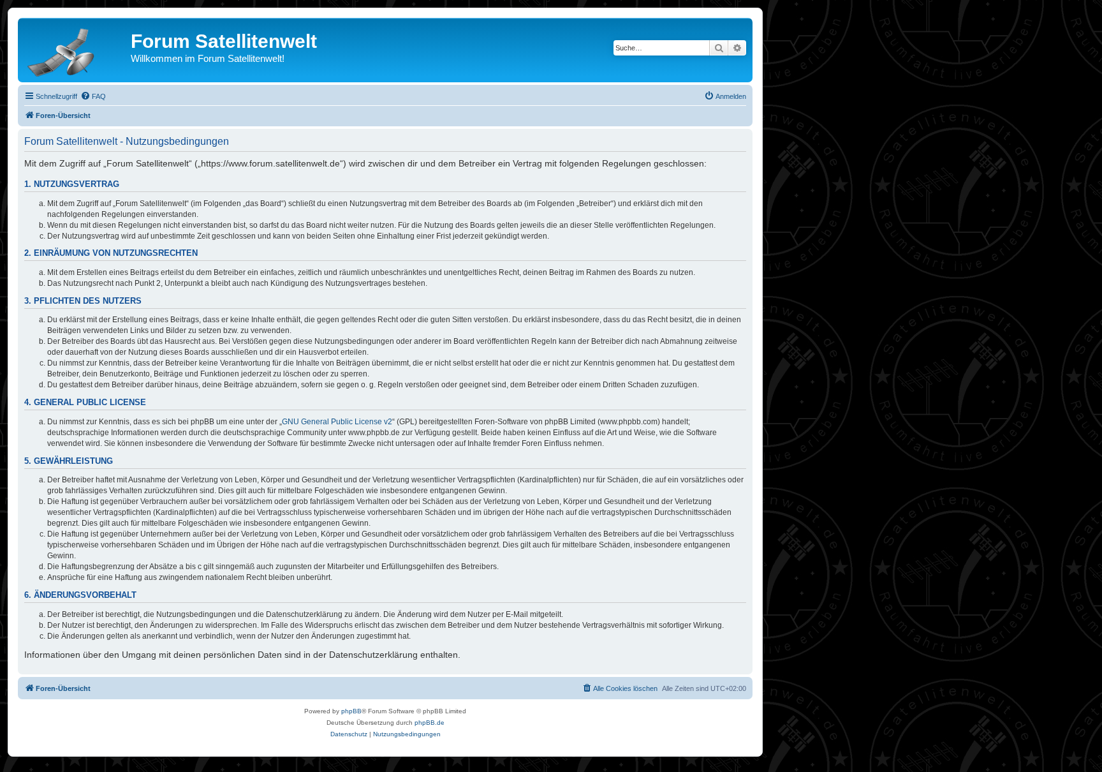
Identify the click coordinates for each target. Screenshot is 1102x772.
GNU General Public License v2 (337, 421)
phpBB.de (429, 722)
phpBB (351, 711)
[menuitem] (93, 96)
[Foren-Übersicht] (76, 49)
